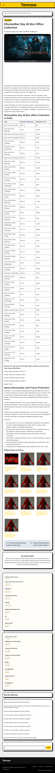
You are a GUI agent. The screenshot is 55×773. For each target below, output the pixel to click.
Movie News (10, 13)
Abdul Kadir (9, 31)
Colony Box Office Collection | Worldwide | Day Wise (17, 715)
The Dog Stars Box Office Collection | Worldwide (16, 734)
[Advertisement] (27, 74)
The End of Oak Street (11, 648)
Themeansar (6, 769)
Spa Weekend (9, 683)
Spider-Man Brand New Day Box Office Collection (17, 702)
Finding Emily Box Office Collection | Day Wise (16, 722)
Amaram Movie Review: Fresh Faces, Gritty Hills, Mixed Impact (20, 737)
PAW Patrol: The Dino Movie (13, 641)
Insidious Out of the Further (12, 655)
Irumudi (7, 602)
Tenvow (29, 4)
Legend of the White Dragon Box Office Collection (17, 711)
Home (5, 13)
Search (48, 747)
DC (6, 616)
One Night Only (9, 669)
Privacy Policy (48, 766)
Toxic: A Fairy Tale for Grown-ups (14, 581)
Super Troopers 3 (10, 676)
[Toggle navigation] (4, 5)
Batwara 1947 (8, 623)
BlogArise (21, 767)
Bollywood (34, 31)
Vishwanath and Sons (11, 595)
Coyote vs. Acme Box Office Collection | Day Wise (17, 730)
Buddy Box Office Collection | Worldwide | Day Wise (17, 726)
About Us (34, 766)
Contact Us (41, 766)
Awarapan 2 (8, 588)
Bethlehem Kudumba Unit (12, 609)
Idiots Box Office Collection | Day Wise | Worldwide (17, 718)
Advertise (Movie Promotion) (45, 770)
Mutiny (7, 662)
